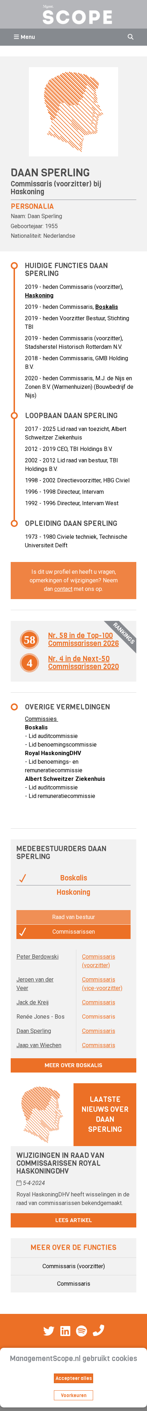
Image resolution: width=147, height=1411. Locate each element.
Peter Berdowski (37, 956)
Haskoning (27, 192)
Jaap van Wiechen (38, 1045)
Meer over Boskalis (73, 1065)
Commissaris (98, 1002)
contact (63, 589)
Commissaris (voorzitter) (73, 1266)
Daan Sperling (33, 1031)
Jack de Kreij (32, 1002)
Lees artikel (73, 1220)
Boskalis (106, 306)
